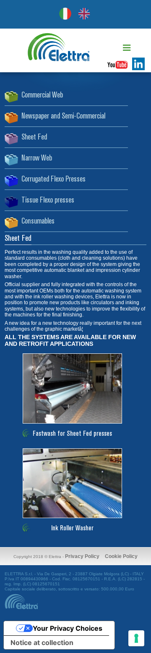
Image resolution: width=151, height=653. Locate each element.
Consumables (38, 221)
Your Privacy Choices (67, 628)
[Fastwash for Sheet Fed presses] (75, 352)
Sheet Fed (34, 137)
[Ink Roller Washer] (75, 447)
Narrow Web (36, 158)
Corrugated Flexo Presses (53, 179)
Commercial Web (42, 95)
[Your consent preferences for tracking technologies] (136, 638)
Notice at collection (41, 642)
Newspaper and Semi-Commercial (63, 116)
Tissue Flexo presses (47, 200)
